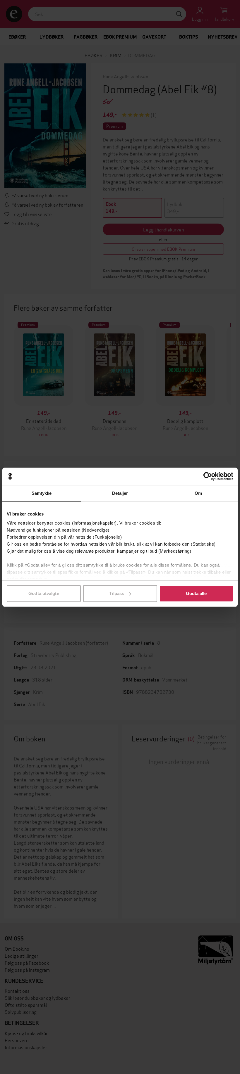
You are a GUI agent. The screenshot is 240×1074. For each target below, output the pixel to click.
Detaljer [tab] (120, 493)
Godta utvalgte (43, 593)
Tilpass (116, 593)
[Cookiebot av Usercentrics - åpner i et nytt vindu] (207, 476)
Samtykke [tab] (42, 493)
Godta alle (196, 593)
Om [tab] (198, 493)
